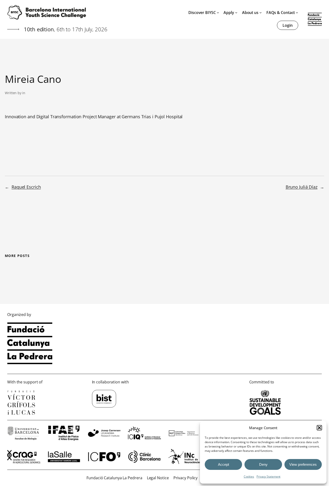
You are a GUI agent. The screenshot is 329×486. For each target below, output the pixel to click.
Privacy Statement (268, 476)
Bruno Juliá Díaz (301, 187)
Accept (223, 464)
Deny (263, 464)
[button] (319, 427)
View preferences (303, 464)
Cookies (249, 476)
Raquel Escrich (26, 187)
